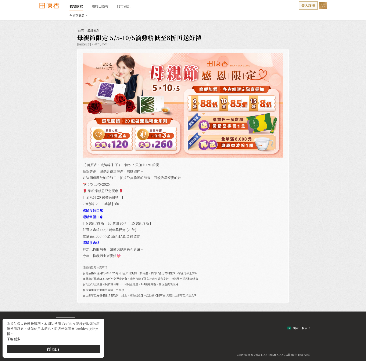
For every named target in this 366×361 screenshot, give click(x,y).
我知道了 (53, 349)
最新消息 (93, 30)
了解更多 (13, 338)
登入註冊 (308, 5)
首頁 (81, 30)
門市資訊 (123, 6)
